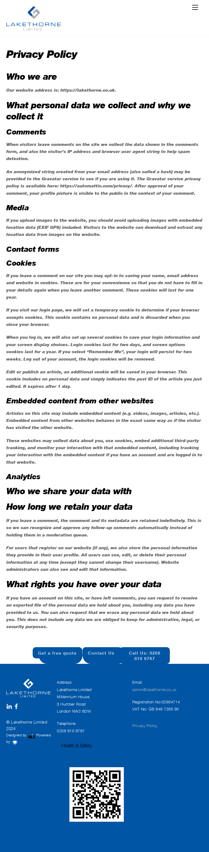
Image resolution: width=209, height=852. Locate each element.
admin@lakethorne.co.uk (154, 689)
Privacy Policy (145, 725)
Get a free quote (57, 652)
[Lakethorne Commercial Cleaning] (33, 17)
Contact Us (101, 652)
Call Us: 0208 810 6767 (145, 655)
